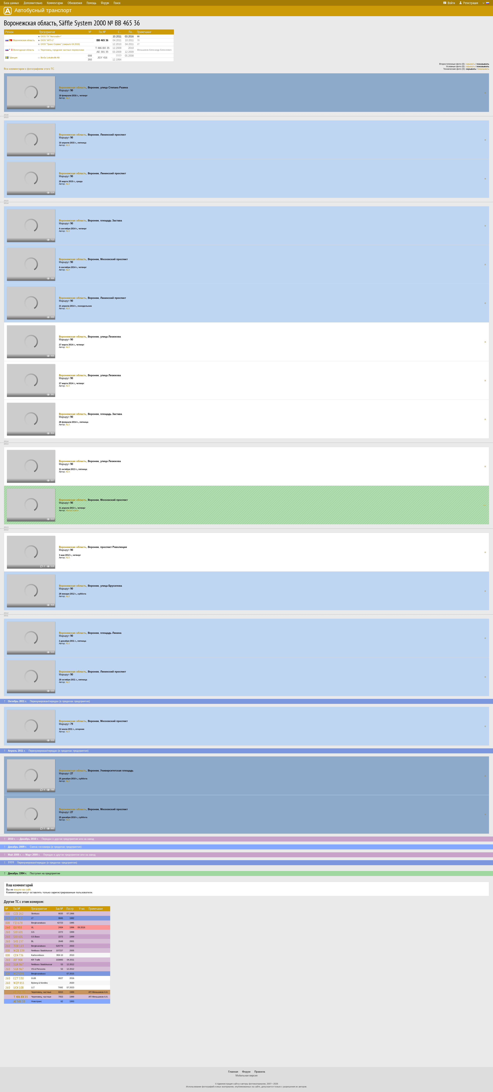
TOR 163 (18, 946)
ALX (68, 98)
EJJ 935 (17, 927)
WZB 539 (18, 950)
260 (7, 918)
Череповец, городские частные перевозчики (62, 50)
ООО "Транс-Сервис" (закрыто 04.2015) (60, 44)
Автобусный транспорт (43, 10)
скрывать (470, 64)
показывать (483, 69)
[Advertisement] (246, 1037)
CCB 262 (18, 913)
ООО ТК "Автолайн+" (51, 36)
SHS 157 (18, 941)
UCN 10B (18, 987)
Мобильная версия (246, 1075)
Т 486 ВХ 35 (20, 997)
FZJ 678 (18, 923)
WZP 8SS (18, 983)
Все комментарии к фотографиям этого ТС (29, 68)
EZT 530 (18, 978)
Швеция (13, 57)
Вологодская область (23, 50)
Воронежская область (24, 40)
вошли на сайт (22, 889)
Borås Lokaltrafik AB (50, 57)
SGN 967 (18, 964)
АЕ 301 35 (19, 992)
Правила (259, 1071)
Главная (233, 1071)
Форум (246, 1071)
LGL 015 (18, 918)
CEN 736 (18, 955)
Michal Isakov (72, 510)
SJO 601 (18, 932)
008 (7, 913)
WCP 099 (18, 974)
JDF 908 (18, 960)
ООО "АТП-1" (47, 40)
